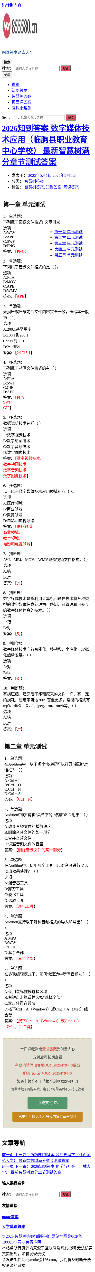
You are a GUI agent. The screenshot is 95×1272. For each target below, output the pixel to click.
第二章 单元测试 (68, 237)
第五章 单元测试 (68, 255)
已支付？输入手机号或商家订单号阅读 (47, 1117)
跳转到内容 (11, 5)
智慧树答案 (34, 181)
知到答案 (53, 187)
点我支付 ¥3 (47, 1103)
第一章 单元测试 (68, 232)
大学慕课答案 (13, 1227)
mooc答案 (10, 1217)
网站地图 (59, 1236)
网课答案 (71, 187)
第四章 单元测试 (68, 249)
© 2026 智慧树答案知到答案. (26, 1236)
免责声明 (33, 1242)
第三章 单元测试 (68, 243)
